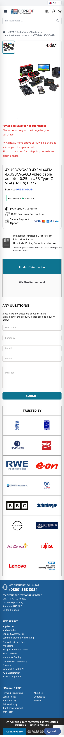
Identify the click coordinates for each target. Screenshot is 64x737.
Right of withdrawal (12, 707)
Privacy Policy (9, 700)
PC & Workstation (11, 672)
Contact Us (39, 696)
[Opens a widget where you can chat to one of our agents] (52, 731)
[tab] (32, 266)
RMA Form (7, 711)
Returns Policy (9, 704)
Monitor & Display (11, 657)
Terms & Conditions (12, 692)
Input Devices (9, 653)
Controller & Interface (13, 642)
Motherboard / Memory (14, 661)
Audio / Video (9, 630)
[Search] (57, 20)
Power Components (12, 676)
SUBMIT (32, 396)
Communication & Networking (18, 637)
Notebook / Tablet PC (13, 668)
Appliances (8, 626)
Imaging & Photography (14, 649)
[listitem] (9, 47)
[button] (60, 11)
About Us (38, 692)
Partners (38, 700)
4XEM (11, 32)
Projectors (7, 645)
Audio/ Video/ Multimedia (30, 32)
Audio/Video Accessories (17, 35)
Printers (6, 665)
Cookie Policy (9, 696)
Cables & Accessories (13, 633)
